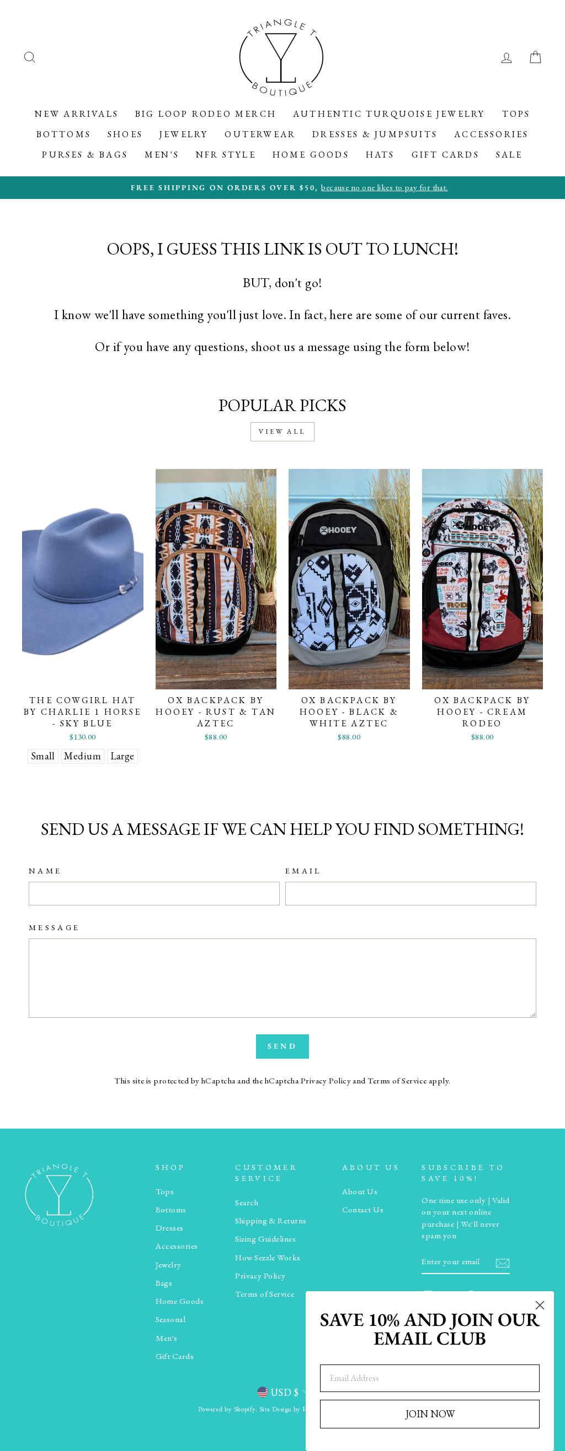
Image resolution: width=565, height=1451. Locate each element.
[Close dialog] (540, 1305)
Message (54, 927)
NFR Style (226, 154)
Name (45, 870)
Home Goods (311, 154)
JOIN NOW (430, 1413)
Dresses (170, 1227)
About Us (360, 1191)
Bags (164, 1282)
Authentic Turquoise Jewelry (389, 114)
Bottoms (63, 134)
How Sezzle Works (267, 1257)
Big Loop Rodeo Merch (205, 114)
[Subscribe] (502, 1262)
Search (246, 1202)
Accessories (491, 134)
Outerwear (260, 134)
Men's (162, 154)
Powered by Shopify (226, 1409)
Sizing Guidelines (265, 1238)
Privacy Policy (326, 1080)
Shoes (125, 134)
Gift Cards (445, 154)
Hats (380, 154)
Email (303, 870)
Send (282, 1046)
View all (282, 431)
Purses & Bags (85, 154)
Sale (509, 154)
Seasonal (171, 1319)
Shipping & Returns (270, 1220)
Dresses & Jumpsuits (375, 134)
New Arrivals (77, 114)
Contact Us (363, 1209)
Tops (516, 114)
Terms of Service (397, 1080)
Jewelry (183, 134)
